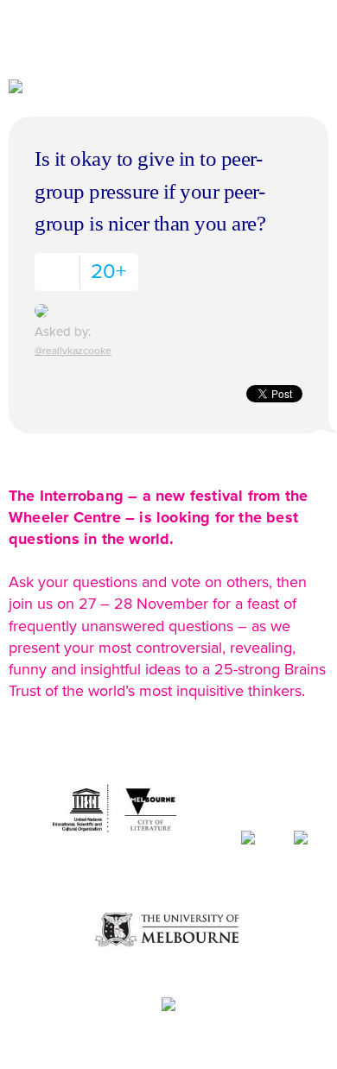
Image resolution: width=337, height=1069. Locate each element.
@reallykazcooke (73, 351)
